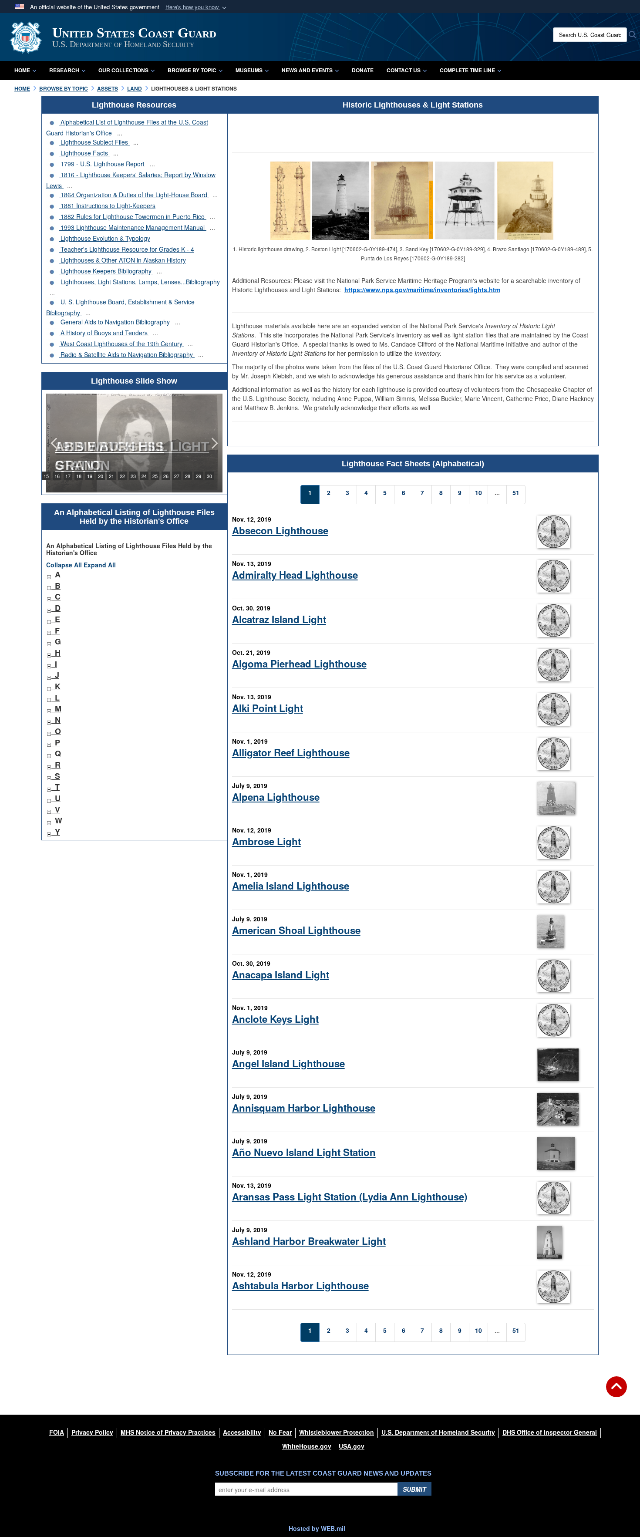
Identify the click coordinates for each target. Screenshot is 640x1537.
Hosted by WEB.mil (317, 1528)
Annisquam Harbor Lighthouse (303, 1108)
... (119, 132)
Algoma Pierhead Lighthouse (299, 664)
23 (133, 475)
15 (46, 475)
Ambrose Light (266, 841)
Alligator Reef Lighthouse (291, 752)
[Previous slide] (55, 443)
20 (100, 475)
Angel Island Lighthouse (288, 1063)
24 (144, 475)
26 (165, 475)
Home (22, 70)
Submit (414, 1489)
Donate (363, 70)
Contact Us (404, 70)
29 (198, 475)
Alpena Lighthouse (276, 797)
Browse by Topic (192, 70)
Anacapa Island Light (280, 974)
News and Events (307, 70)
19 (89, 475)
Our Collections (123, 70)
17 (68, 475)
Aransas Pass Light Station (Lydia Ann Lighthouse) (349, 1196)
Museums (249, 70)
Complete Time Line (467, 70)
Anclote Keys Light (275, 1019)
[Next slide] (213, 443)
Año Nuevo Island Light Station (304, 1152)
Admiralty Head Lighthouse (295, 575)
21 (111, 475)
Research (64, 70)
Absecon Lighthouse (280, 530)
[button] (196, 7)
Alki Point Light (267, 708)
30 (209, 475)
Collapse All (64, 564)
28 (187, 475)
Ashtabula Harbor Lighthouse (300, 1285)
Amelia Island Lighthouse (290, 886)
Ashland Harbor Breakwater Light (309, 1241)
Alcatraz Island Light (279, 619)
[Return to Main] (616, 1392)
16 (57, 475)
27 (176, 475)
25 (155, 475)
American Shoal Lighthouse (296, 930)
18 (78, 475)
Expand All (100, 564)
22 (122, 475)
